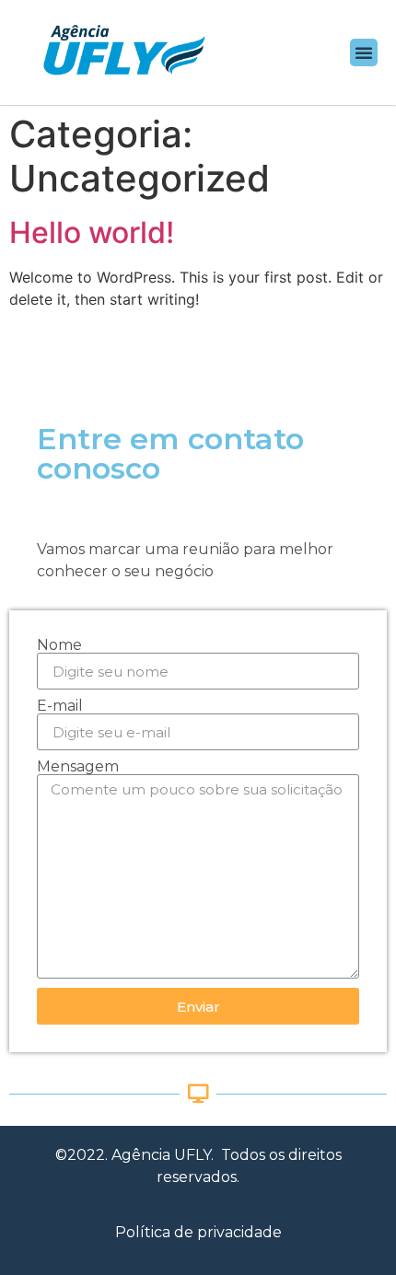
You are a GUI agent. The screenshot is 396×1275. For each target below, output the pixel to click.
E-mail (60, 706)
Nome (59, 645)
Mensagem (78, 766)
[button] (364, 52)
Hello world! (91, 232)
